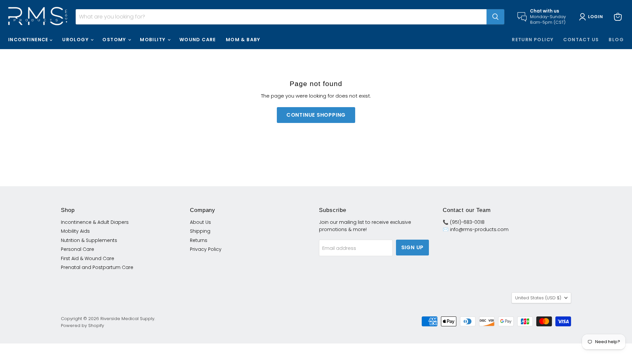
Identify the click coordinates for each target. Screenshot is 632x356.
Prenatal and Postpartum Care (97, 267)
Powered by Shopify (82, 325)
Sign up (412, 247)
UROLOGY (76, 39)
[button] (592, 17)
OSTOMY (114, 39)
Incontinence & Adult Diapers (95, 222)
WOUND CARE (197, 39)
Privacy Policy (206, 249)
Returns (198, 240)
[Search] (495, 16)
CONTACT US (581, 39)
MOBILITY (153, 39)
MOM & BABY (243, 39)
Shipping (200, 231)
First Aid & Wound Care (87, 258)
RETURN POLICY (532, 39)
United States (538, 298)
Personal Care (77, 249)
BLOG (616, 39)
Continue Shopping (316, 115)
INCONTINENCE (29, 39)
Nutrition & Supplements (89, 240)
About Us (200, 222)
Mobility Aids (75, 231)
